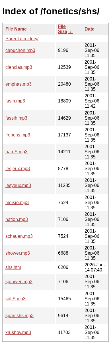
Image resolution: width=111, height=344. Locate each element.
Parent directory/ (21, 38)
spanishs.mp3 (19, 315)
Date (89, 29)
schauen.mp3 (19, 236)
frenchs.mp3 (17, 134)
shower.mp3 (17, 253)
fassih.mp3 (16, 118)
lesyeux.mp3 (18, 185)
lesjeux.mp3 (17, 168)
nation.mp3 (16, 219)
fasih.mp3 (15, 100)
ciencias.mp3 (18, 67)
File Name (16, 29)
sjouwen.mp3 (18, 281)
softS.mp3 (15, 298)
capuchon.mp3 (20, 50)
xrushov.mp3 (18, 332)
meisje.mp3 (17, 202)
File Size (62, 29)
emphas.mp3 (18, 84)
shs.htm (13, 267)
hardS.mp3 (16, 151)
